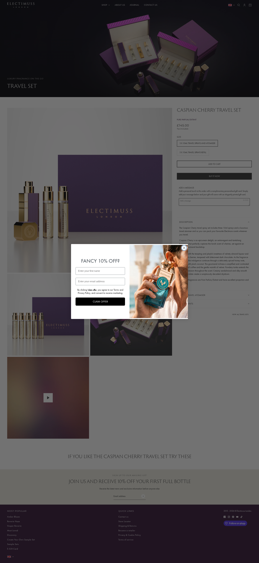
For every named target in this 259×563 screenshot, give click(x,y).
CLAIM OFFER (100, 301)
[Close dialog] (184, 247)
